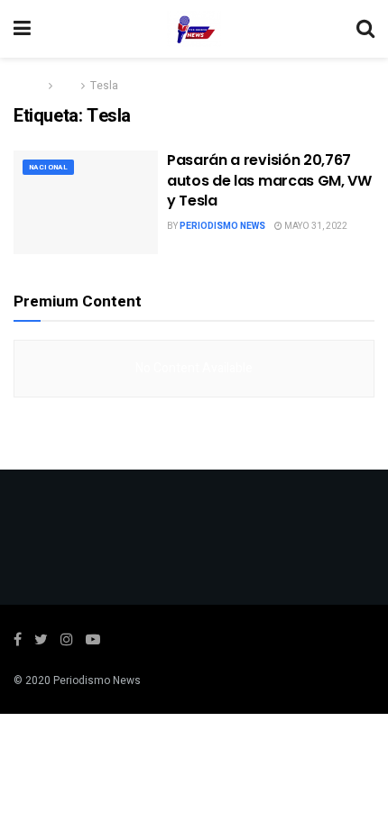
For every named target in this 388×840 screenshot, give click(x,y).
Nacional (48, 167)
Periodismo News (222, 226)
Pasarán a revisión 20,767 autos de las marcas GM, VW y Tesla (269, 180)
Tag (67, 86)
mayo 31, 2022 (314, 226)
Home (28, 86)
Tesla (104, 86)
